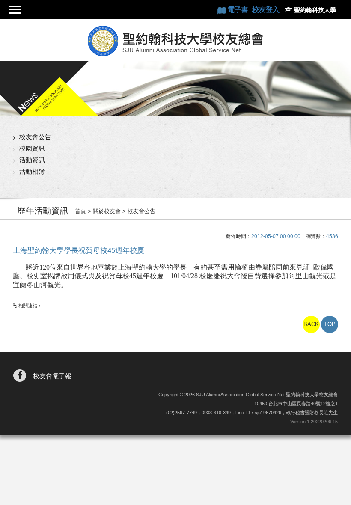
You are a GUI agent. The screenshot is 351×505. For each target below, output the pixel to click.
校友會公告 (35, 136)
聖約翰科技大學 (315, 10)
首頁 (80, 211)
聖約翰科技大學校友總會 (175, 41)
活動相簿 (32, 171)
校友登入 (266, 9)
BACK (311, 324)
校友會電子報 (52, 376)
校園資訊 (32, 148)
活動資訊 (32, 159)
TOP (330, 324)
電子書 (239, 9)
